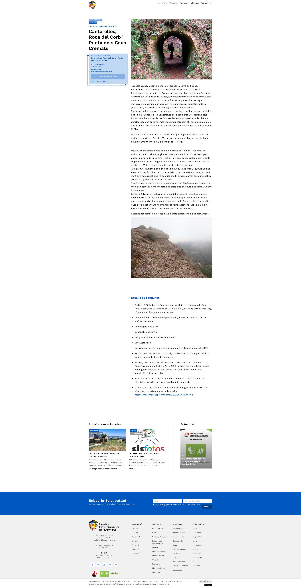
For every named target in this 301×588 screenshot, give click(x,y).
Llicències (135, 541)
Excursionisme (95, 20)
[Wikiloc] (114, 574)
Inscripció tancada (108, 76)
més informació (205, 582)
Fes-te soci (206, 3)
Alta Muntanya (178, 528)
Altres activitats (179, 562)
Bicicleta (155, 560)
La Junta (135, 533)
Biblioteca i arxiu (158, 568)
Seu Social (136, 537)
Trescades (92, 22)
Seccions (173, 3)
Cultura (155, 547)
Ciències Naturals (159, 551)
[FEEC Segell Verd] (104, 574)
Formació (184, 3)
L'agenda (196, 566)
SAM (154, 533)
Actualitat (197, 533)
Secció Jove (156, 572)
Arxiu (195, 541)
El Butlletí (197, 553)
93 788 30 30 (104, 548)
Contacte (135, 549)
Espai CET (197, 537)
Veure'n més (177, 570)
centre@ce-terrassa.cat (104, 545)
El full (195, 549)
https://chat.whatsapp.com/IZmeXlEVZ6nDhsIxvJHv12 (164, 394)
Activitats (162, 3)
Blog (195, 528)
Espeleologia (178, 541)
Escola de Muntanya (180, 566)
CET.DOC (196, 562)
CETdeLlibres (198, 545)
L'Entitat (195, 3)
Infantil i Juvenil (158, 556)
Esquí (175, 545)
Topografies (197, 557)
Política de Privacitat (186, 504)
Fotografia (156, 564)
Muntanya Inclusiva (159, 537)
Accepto (208, 585)
